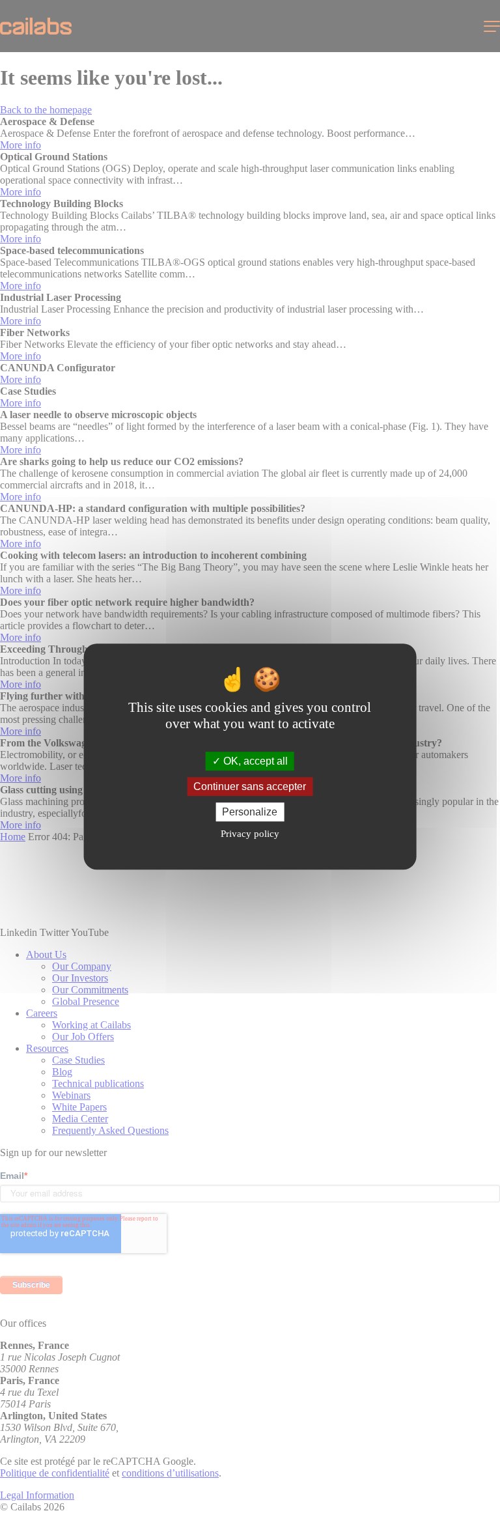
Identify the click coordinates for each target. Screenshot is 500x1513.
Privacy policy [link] (250, 833)
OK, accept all (254, 761)
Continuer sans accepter (249, 786)
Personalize (249, 811)
